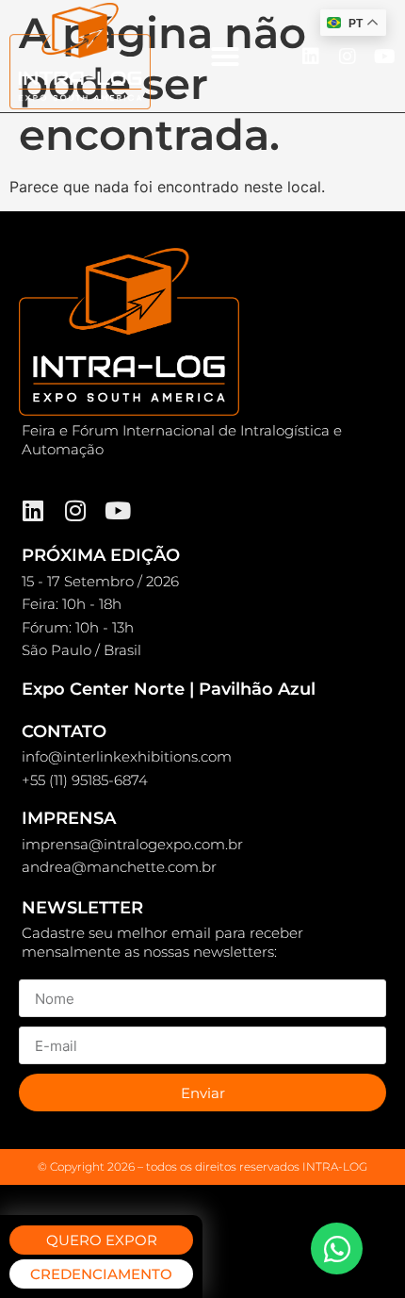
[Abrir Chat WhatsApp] (337, 1248)
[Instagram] (347, 56)
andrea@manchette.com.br (119, 867)
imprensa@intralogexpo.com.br (132, 844)
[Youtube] (384, 56)
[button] (225, 56)
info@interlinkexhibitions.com (127, 756)
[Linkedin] (311, 56)
